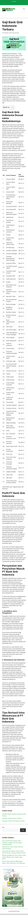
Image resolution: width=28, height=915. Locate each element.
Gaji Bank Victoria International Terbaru (13, 821)
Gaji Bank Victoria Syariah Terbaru (12, 818)
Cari (3, 827)
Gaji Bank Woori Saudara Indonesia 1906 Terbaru (14, 815)
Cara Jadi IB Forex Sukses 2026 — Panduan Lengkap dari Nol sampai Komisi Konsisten (12, 842)
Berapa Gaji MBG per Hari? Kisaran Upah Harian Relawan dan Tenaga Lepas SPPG (14, 857)
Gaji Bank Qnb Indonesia (9, 53)
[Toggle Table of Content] (11, 107)
